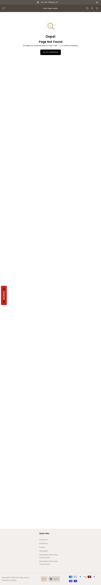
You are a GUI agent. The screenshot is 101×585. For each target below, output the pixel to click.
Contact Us (43, 540)
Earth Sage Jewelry (22, 577)
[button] (3, 8)
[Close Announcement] (97, 2)
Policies (42, 547)
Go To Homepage (50, 52)
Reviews (3, 295)
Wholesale (43, 551)
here (59, 45)
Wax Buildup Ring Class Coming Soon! (48, 562)
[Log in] (92, 8)
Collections (43, 543)
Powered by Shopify (9, 580)
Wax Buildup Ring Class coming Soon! (48, 556)
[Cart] (97, 8)
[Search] (87, 8)
